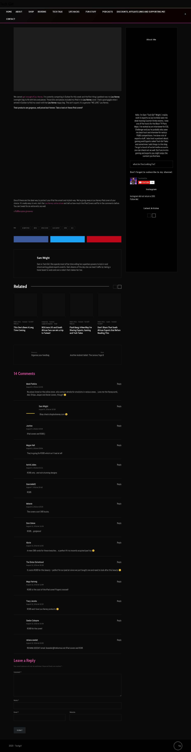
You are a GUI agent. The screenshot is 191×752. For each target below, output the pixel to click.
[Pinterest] (182, 4)
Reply (119, 384)
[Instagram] (176, 4)
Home (9, 11)
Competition (57, 58)
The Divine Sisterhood (35, 562)
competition (26, 228)
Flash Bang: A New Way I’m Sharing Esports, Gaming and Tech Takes (81, 330)
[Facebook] (165, 4)
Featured (24, 322)
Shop (31, 11)
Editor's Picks (65, 58)
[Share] (31, 239)
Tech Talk (57, 11)
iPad (36, 228)
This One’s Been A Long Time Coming (24, 329)
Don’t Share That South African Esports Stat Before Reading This (109, 330)
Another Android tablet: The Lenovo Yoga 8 (87, 353)
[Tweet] (67, 239)
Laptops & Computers (47, 324)
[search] (170, 164)
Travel (55, 324)
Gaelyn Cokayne (32, 620)
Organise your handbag (40, 353)
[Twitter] (170, 4)
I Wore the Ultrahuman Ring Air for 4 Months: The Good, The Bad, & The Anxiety (157, 238)
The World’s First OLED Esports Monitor (155, 264)
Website (72, 712)
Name (16, 700)
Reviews (42, 11)
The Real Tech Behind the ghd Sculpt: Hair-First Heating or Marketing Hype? (155, 224)
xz (73, 228)
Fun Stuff (91, 11)
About (19, 11)
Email (16, 712)
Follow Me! (134, 199)
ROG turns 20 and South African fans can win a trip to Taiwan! (52, 330)
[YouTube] (188, 4)
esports (108, 322)
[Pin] (104, 239)
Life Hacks (74, 11)
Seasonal (78, 58)
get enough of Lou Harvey (33, 96)
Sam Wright (43, 257)
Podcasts (107, 11)
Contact (10, 19)
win (66, 228)
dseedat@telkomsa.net (56, 648)
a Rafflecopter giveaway (23, 211)
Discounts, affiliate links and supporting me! (141, 11)
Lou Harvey (56, 228)
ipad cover (45, 228)
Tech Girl (7, 4)
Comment (17, 672)
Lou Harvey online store (54, 203)
